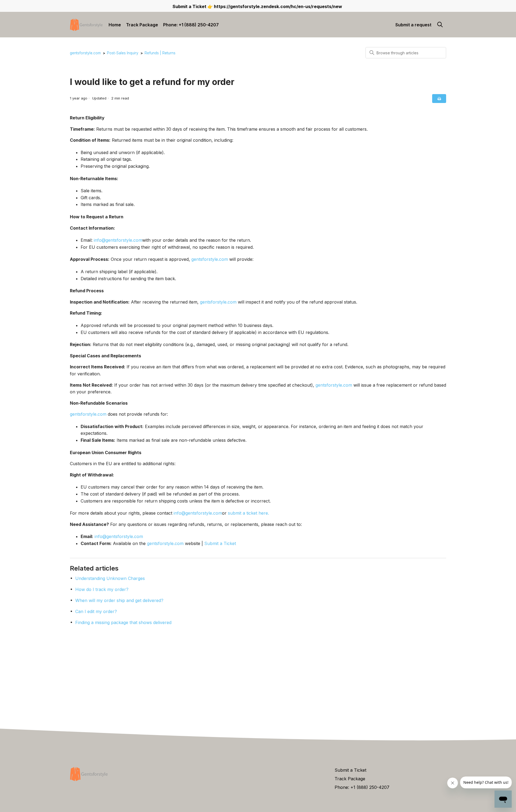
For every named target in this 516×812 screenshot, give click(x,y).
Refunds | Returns (160, 53)
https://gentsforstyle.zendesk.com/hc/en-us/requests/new (278, 6)
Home (115, 24)
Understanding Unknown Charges (110, 578)
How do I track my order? (101, 589)
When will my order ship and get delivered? (119, 600)
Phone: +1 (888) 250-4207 (191, 24)
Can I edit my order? (96, 611)
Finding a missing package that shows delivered (123, 622)
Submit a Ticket (220, 543)
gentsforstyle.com (85, 53)
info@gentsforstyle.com (118, 240)
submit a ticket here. (248, 513)
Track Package (142, 24)
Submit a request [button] (413, 24)
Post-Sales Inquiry (122, 53)
